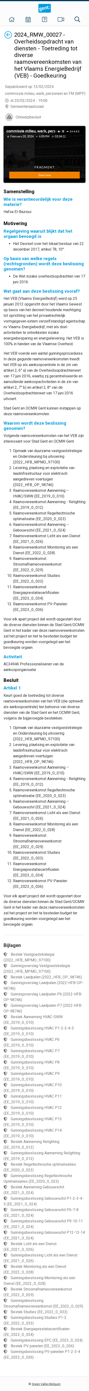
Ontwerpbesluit (28, 117)
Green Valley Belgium (46, 1384)
